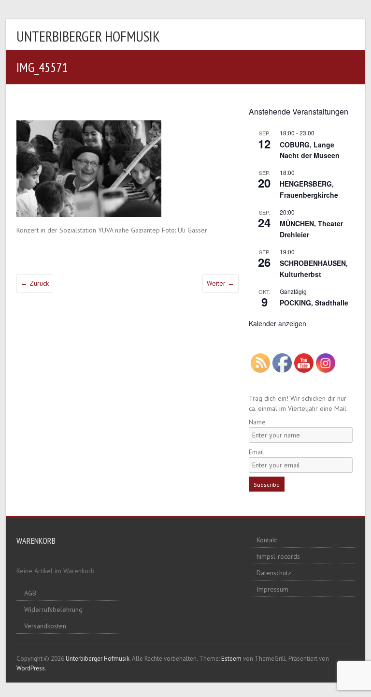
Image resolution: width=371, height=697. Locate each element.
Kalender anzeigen (277, 323)
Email (256, 452)
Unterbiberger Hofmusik (88, 36)
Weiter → (220, 283)
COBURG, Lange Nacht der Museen (310, 150)
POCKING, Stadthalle (314, 302)
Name (257, 422)
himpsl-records (278, 556)
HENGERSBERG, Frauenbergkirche (309, 189)
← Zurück (35, 283)
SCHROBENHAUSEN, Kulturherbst (314, 268)
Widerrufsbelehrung (53, 609)
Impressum (272, 589)
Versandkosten (45, 626)
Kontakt (267, 540)
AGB (30, 593)
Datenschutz (274, 572)
